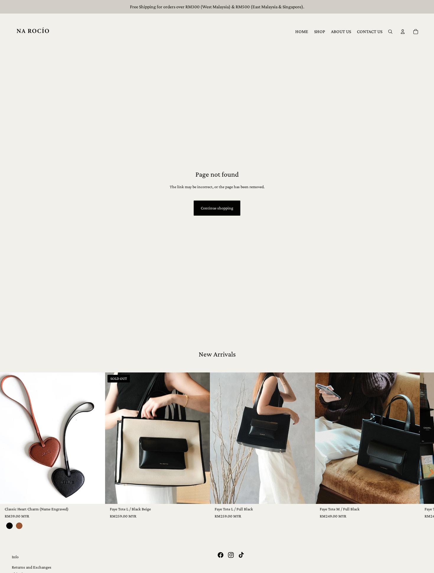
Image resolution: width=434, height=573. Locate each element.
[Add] (306, 494)
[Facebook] (220, 555)
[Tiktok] (241, 555)
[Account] (402, 31)
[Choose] (96, 494)
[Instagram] (230, 555)
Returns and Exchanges (31, 567)
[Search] (390, 31)
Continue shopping (217, 208)
